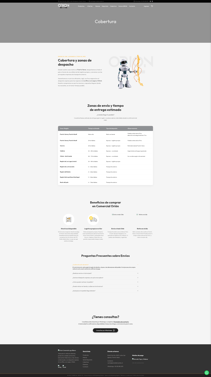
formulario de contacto (121, 322)
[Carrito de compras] (152, 6)
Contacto (132, 6)
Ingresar (146, 6)
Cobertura (113, 6)
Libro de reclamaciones (138, 362)
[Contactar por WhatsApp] (206, 372)
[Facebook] (150, 1)
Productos (81, 6)
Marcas (97, 6)
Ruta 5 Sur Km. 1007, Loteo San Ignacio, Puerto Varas (73, 1)
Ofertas (90, 6)
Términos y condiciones (126, 375)
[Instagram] (152, 1)
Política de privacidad (138, 375)
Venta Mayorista (87, 360)
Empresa (85, 364)
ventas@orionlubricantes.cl (97, 1)
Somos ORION (123, 6)
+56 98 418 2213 (118, 366)
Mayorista (105, 6)
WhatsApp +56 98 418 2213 (141, 1)
